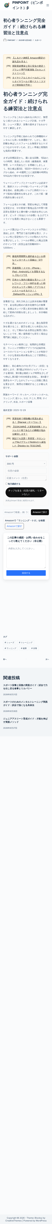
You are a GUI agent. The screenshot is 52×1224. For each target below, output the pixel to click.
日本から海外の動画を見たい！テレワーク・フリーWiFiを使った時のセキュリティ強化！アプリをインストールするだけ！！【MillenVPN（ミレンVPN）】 (28, 287)
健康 (24, 648)
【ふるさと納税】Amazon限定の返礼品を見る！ (28, 59)
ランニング (10, 648)
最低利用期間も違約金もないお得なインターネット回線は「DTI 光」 (28, 260)
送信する (26, 573)
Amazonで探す (40, 512)
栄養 (34, 648)
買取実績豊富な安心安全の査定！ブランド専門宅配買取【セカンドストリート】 (28, 70)
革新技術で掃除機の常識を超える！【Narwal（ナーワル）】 (27, 420)
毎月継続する (13, 484)
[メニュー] (47, 5)
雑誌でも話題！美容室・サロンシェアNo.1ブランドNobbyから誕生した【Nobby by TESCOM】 (29, 442)
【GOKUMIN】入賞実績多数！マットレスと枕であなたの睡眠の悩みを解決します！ (29, 430)
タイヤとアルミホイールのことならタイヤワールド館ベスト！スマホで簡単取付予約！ (28, 81)
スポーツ (38, 40)
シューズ (9, 642)
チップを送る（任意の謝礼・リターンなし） (26, 492)
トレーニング (25, 642)
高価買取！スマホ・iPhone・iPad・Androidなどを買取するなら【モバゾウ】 (28, 272)
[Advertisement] (26, 605)
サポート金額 (12, 456)
